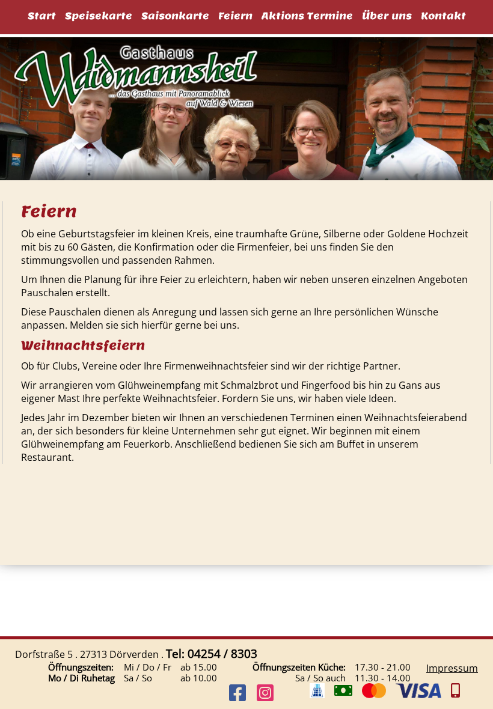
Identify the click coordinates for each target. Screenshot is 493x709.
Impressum (452, 668)
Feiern (235, 16)
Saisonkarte (175, 16)
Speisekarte (98, 16)
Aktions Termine (307, 16)
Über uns (387, 16)
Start (42, 16)
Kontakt (443, 16)
